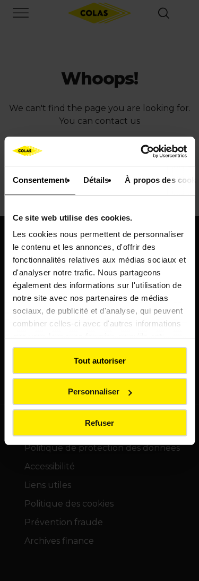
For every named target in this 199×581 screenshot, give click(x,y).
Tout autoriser (100, 360)
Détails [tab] (96, 179)
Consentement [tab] (39, 179)
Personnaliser (93, 391)
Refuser (99, 422)
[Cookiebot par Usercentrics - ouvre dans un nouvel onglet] (142, 151)
